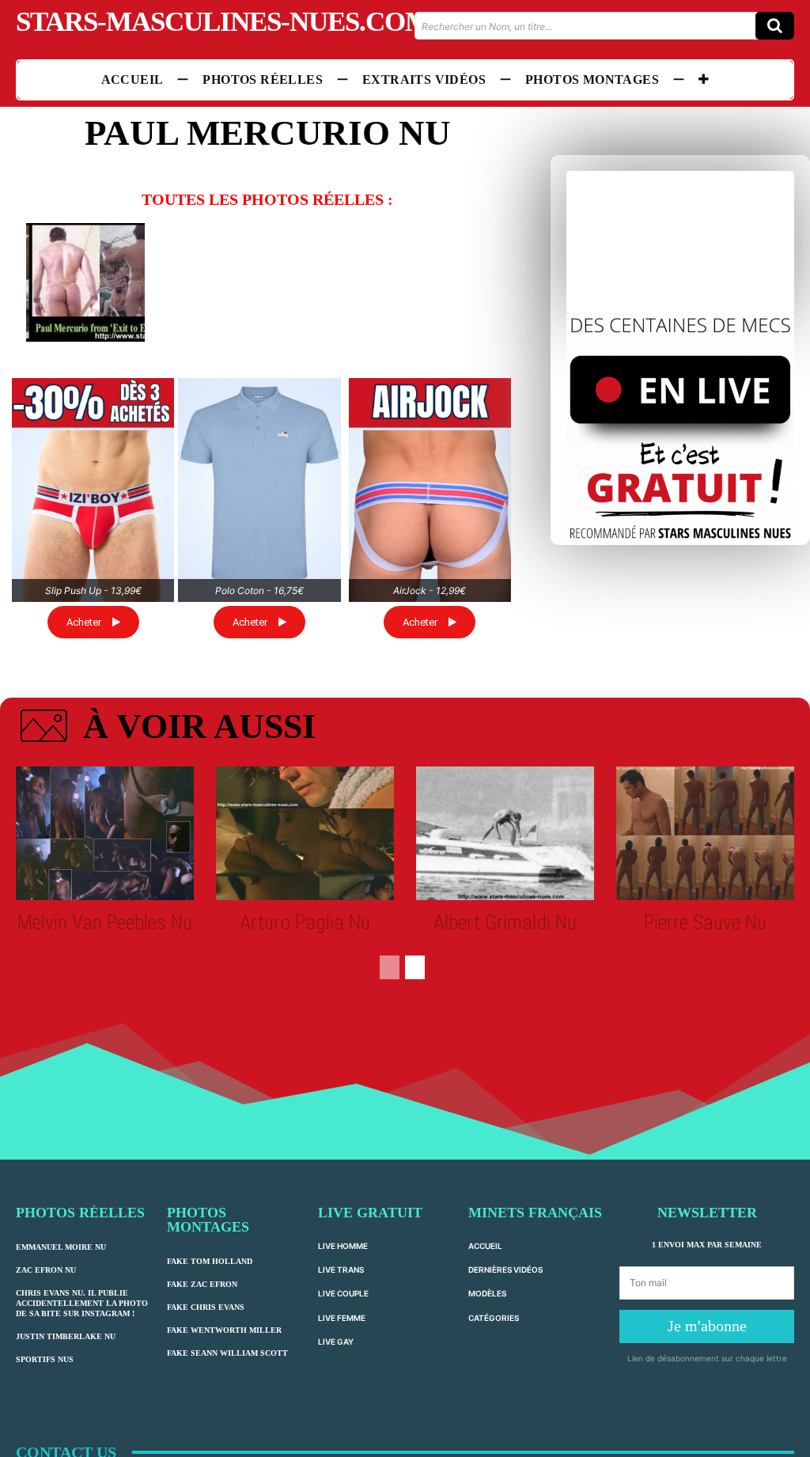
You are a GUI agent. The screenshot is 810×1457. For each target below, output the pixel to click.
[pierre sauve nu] (705, 832)
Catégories (493, 1318)
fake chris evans (205, 1307)
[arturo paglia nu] (305, 832)
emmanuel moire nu (61, 1247)
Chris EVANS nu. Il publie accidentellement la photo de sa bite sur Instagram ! (82, 1303)
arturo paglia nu (305, 922)
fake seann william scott (227, 1353)
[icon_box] (166, 729)
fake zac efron (202, 1284)
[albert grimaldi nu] (505, 832)
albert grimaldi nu (505, 922)
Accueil (485, 1246)
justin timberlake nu (65, 1336)
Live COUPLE (343, 1293)
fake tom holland (209, 1261)
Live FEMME (341, 1318)
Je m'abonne (707, 1325)
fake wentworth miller (224, 1330)
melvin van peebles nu (104, 922)
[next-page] (415, 967)
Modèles (487, 1293)
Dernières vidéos (505, 1269)
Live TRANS (341, 1269)
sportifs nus (45, 1359)
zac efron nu (46, 1270)
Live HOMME (343, 1246)
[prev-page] (389, 967)
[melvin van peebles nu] (105, 832)
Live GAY (336, 1341)
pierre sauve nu (705, 922)
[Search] (774, 26)
